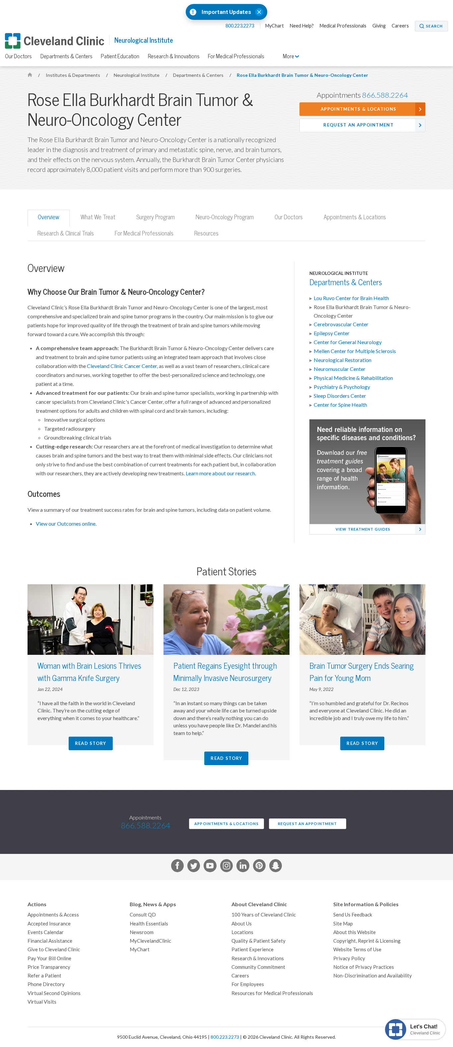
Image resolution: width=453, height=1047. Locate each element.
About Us (241, 923)
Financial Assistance (50, 941)
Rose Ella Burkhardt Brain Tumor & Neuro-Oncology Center (302, 75)
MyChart (274, 26)
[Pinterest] (259, 866)
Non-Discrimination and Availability (372, 975)
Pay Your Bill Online (49, 958)
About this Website (354, 932)
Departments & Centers (66, 56)
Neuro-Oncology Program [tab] (225, 217)
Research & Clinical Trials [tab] (65, 233)
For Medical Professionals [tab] (144, 233)
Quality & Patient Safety (258, 941)
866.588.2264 (385, 95)
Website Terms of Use (357, 949)
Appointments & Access (53, 915)
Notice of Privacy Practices (363, 967)
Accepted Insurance (49, 923)
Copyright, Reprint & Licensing (367, 941)
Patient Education (120, 56)
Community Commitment (258, 967)
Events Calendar (46, 932)
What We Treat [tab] (98, 217)
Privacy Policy (349, 958)
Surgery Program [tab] (155, 217)
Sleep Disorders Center (340, 396)
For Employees (247, 984)
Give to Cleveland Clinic (54, 949)
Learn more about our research (220, 473)
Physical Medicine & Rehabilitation (353, 378)
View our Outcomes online (66, 523)
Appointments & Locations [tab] (355, 217)
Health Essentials (149, 923)
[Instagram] (226, 866)
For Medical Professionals (236, 56)
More (289, 56)
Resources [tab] (206, 233)
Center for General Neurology (348, 342)
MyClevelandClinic (150, 941)
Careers (400, 26)
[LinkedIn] (242, 866)
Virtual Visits (42, 1002)
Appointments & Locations (358, 109)
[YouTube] (210, 866)
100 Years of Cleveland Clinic (263, 915)
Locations (242, 932)
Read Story (90, 743)
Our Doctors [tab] (289, 217)
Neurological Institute (143, 40)
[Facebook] (177, 866)
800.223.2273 (240, 26)
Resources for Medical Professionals (272, 993)
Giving (379, 26)
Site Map (343, 923)
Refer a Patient (44, 975)
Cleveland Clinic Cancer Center (122, 366)
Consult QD (143, 915)
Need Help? (302, 26)
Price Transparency (49, 967)
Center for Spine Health (340, 404)
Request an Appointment (358, 125)
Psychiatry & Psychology (342, 387)
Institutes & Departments (73, 75)
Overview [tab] (48, 217)
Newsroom (142, 932)
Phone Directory (46, 984)
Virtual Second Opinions (54, 993)
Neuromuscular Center (339, 369)
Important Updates (226, 12)
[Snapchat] (275, 866)
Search (434, 26)
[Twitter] (193, 866)
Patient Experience (252, 949)
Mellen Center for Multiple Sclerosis (355, 351)
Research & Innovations (174, 56)
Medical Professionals (343, 26)
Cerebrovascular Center (341, 324)
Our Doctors (18, 56)
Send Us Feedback (352, 915)
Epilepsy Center (332, 333)
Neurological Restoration (342, 360)
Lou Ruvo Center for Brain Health (351, 298)
